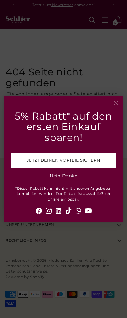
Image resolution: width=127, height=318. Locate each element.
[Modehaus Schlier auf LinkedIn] (58, 212)
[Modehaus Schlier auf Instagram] (48, 212)
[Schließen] (116, 103)
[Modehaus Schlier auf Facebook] (39, 212)
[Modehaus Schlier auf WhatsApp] (78, 212)
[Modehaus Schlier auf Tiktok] (68, 212)
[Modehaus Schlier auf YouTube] (88, 212)
